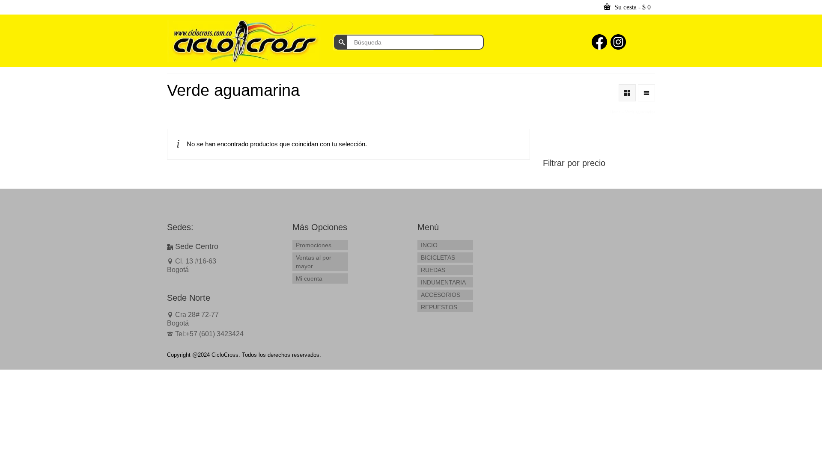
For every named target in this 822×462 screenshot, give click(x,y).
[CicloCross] (244, 41)
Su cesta (632, 7)
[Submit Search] (340, 42)
